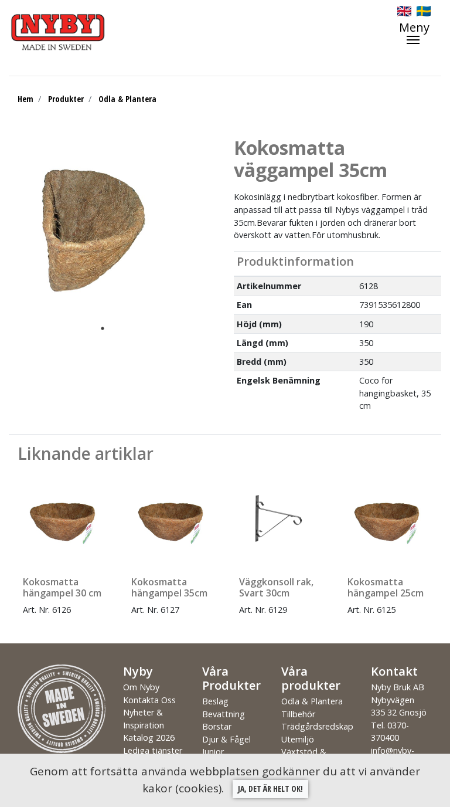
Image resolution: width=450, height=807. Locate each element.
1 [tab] (102, 328)
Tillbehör (298, 714)
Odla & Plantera (127, 98)
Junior (213, 751)
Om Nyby (141, 687)
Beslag (215, 701)
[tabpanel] (94, 228)
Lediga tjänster (152, 750)
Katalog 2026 (149, 737)
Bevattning (223, 714)
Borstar (216, 726)
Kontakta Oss (149, 700)
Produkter (66, 98)
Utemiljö (297, 739)
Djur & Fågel (226, 739)
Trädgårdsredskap (317, 726)
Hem (25, 98)
